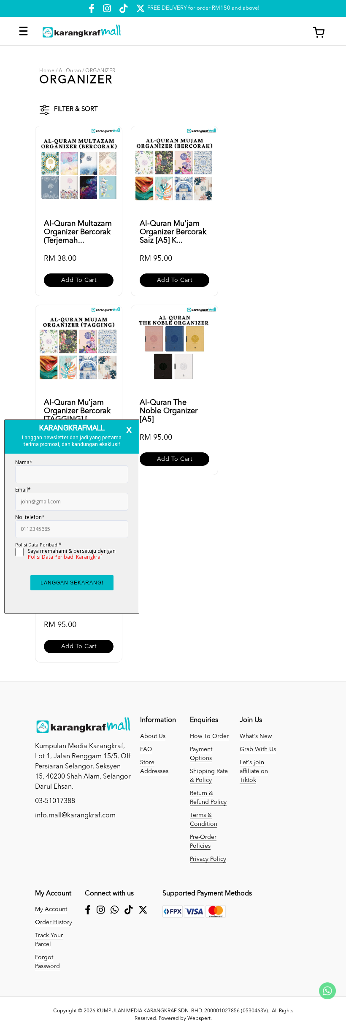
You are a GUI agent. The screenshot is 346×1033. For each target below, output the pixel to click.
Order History (53, 922)
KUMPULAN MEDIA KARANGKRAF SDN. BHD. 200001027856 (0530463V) (182, 1011)
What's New (256, 736)
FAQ (146, 749)
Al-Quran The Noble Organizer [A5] (168, 411)
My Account (51, 909)
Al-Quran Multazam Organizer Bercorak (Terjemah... (78, 232)
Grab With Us (258, 749)
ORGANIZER (100, 70)
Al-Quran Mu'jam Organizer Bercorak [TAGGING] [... (77, 411)
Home (46, 70)
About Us (152, 736)
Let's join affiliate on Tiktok (254, 771)
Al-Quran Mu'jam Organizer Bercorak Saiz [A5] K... (173, 232)
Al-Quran (70, 70)
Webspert (199, 1018)
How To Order (209, 736)
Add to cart (79, 280)
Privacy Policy (208, 859)
